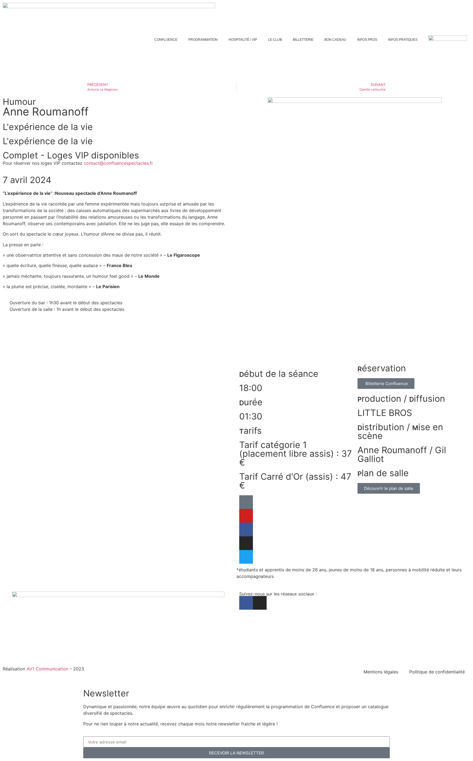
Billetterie (303, 40)
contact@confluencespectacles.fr (118, 163)
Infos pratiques (402, 40)
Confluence (165, 40)
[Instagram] (466, 209)
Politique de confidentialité (437, 672)
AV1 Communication (47, 669)
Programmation (203, 40)
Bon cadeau (335, 40)
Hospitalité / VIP (243, 40)
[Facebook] (466, 196)
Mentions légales (381, 672)
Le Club (275, 40)
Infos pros (367, 40)
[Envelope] (466, 223)
